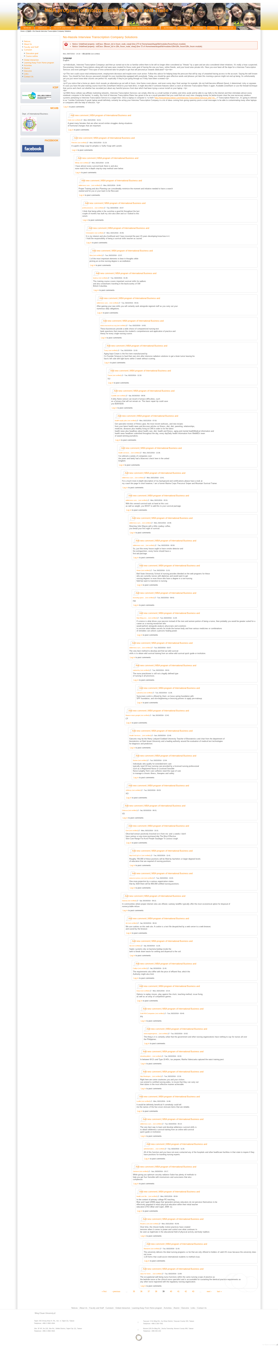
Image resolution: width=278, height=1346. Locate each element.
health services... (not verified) (129, 453)
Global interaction (105, 28)
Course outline (32, 56)
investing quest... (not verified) (143, 598)
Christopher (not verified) (94, 233)
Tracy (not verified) (110, 350)
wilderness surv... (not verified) (89, 185)
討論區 (28, 31)
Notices (27, 28)
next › (209, 1291)
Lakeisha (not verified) (144, 693)
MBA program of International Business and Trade (106, 10)
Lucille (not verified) (143, 1101)
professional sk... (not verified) (93, 208)
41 (178, 1291)
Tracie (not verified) (114, 375)
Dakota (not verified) (129, 901)
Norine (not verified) (140, 760)
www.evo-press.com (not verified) (141, 878)
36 (141, 1291)
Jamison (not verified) (140, 1171)
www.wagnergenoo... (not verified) (156, 1033)
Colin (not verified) (74, 120)
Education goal (32, 53)
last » (219, 1291)
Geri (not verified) (132, 830)
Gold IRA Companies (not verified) (152, 1013)
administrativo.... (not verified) (154, 1149)
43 (193, 1291)
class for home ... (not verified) (151, 1274)
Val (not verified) (135, 946)
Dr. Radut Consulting (269, 1344)
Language (67, 58)
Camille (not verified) (118, 395)
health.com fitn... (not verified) (147, 1196)
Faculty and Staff (62, 28)
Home (22, 31)
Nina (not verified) (95, 255)
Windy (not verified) (82, 163)
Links (212, 28)
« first (104, 1291)
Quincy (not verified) (100, 278)
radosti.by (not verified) (141, 670)
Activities (168, 28)
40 (171, 1291)
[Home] (31, 25)
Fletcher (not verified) (78, 142)
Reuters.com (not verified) (149, 1224)
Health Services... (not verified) (140, 735)
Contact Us (227, 28)
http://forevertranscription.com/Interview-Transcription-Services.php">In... (185, 98)
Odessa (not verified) (129, 810)
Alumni (183, 28)
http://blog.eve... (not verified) (147, 618)
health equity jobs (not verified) (125, 420)
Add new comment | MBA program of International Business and (101, 115)
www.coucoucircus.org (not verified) (113, 325)
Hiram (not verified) (143, 570)
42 (186, 1291)
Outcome (198, 28)
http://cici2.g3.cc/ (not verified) (139, 855)
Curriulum (83, 28)
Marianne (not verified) (152, 1248)
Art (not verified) (131, 923)
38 (156, 1291)
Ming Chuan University (44, 1313)
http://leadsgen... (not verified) (150, 1076)
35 (134, 1291)
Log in (66, 107)
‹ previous (116, 1291)
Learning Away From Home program (139, 28)
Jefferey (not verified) (133, 790)
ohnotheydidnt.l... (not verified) (150, 1056)
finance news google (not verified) (137, 715)
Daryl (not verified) (143, 991)
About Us (42, 28)
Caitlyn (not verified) (140, 968)
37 (149, 1291)
